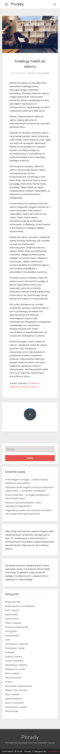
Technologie (11, 711)
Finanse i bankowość (16, 627)
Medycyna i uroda (15, 669)
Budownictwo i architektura (20, 606)
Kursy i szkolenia (14, 660)
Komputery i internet (16, 644)
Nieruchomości (13, 677)
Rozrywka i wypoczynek (18, 686)
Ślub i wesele (12, 694)
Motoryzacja (12, 673)
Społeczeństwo (13, 698)
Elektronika (11, 614)
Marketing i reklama (16, 665)
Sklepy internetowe (16, 690)
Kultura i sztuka (13, 656)
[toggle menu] (6, 4)
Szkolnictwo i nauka (16, 707)
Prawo (8, 681)
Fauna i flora (12, 618)
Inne (7, 639)
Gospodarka (12, 635)
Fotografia (11, 631)
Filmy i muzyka (13, 622)
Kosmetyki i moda (14, 648)
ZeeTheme (53, 751)
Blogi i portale (12, 601)
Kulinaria (10, 652)
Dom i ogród (43, 73)
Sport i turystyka (14, 702)
